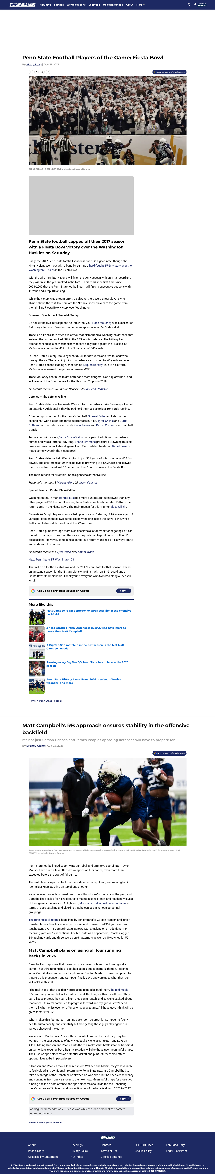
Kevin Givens (82, 425)
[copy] (48, 72)
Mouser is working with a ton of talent (103, 903)
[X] (189, 4)
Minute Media (25, 1165)
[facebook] (195, 4)
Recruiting (45, 4)
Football (59, 4)
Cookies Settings (111, 1156)
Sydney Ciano (35, 745)
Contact (106, 1145)
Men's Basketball (113, 4)
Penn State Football (50, 700)
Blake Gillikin (118, 506)
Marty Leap (34, 64)
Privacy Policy (79, 1151)
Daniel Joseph (121, 446)
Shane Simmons (85, 441)
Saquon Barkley (92, 364)
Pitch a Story (36, 1151)
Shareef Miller (97, 416)
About (129, 4)
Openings (77, 1145)
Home (32, 700)
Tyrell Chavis (106, 420)
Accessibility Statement (43, 1156)
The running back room (43, 919)
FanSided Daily (175, 1145)
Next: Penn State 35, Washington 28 (51, 559)
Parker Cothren (105, 425)
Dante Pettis (67, 497)
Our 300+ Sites (144, 1145)
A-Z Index (77, 1156)
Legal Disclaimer (176, 1151)
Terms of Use (109, 1151)
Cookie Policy (143, 1151)
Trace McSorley (102, 322)
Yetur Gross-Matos (71, 437)
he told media (119, 989)
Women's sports (76, 4)
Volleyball (94, 4)
